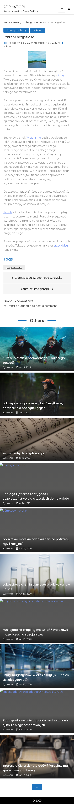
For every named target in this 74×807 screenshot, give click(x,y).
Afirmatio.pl (14, 7)
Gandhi (7, 212)
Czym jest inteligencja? (35, 289)
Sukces (38, 22)
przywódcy (61, 245)
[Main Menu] (61, 8)
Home (6, 22)
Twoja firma (33, 137)
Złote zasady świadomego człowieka (38, 277)
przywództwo (14, 267)
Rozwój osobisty (22, 22)
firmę (60, 75)
